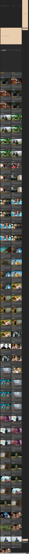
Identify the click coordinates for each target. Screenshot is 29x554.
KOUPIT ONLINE (2, 77)
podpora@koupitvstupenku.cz (24, 542)
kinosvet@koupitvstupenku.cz (24, 540)
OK (27, 553)
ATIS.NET (25, 541)
